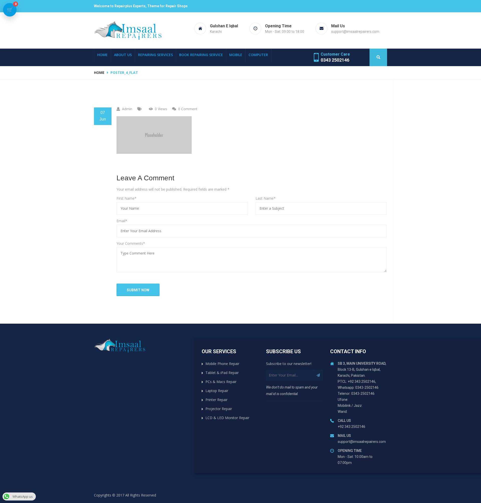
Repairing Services (155, 54)
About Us (123, 54)
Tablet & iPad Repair (222, 372)
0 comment (187, 108)
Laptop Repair (216, 390)
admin (127, 108)
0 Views (161, 108)
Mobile (235, 54)
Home (102, 54)
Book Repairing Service (201, 54)
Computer (258, 54)
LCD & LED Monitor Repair (227, 417)
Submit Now (138, 290)
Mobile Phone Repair (222, 363)
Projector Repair (218, 408)
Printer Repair (216, 399)
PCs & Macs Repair (220, 381)
